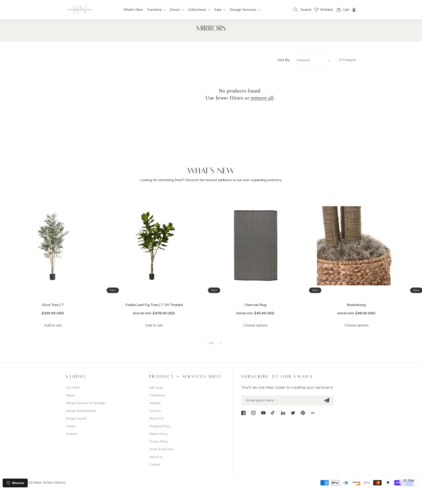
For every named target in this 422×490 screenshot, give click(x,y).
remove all (262, 98)
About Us (155, 457)
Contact (71, 434)
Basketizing (356, 304)
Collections (157, 395)
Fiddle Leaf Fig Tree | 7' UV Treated (154, 304)
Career (71, 426)
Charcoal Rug (255, 304)
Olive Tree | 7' (53, 304)
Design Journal (76, 418)
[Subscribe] (326, 400)
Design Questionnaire (81, 411)
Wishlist (154, 403)
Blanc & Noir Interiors (50, 482)
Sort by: (284, 60)
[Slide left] (201, 343)
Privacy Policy (158, 441)
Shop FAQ (156, 418)
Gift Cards (156, 388)
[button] (156, 9)
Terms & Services (161, 449)
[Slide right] (221, 343)
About (70, 395)
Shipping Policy (159, 426)
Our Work (73, 388)
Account (155, 411)
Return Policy (158, 434)
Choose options (255, 325)
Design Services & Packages (86, 403)
